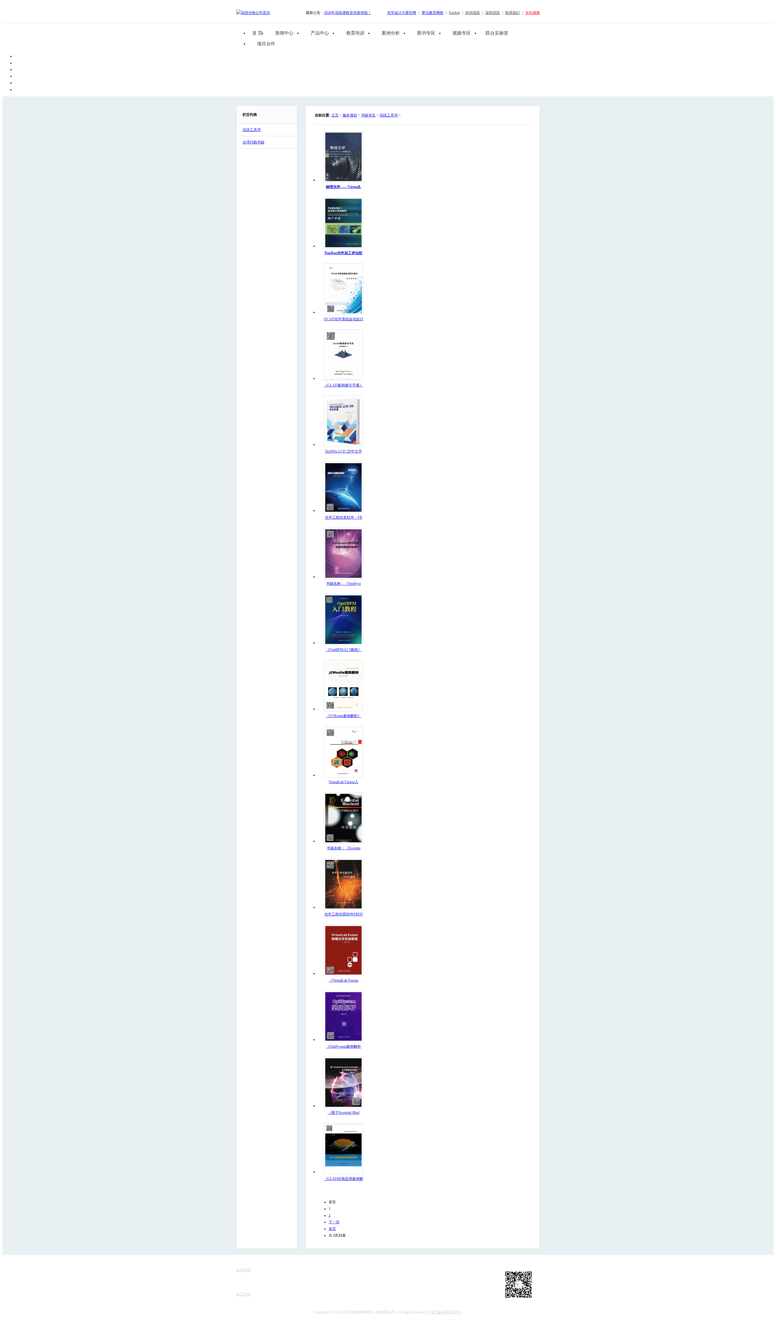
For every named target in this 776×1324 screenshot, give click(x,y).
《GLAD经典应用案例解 (343, 1179)
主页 (335, 115)
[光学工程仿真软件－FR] (343, 510)
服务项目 (350, 115)
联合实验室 (497, 33)
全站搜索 (532, 13)
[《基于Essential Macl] (343, 1105)
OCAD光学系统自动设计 (343, 319)
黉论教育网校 (432, 13)
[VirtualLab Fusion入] (343, 775)
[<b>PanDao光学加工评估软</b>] (343, 246)
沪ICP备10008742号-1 (445, 1312)
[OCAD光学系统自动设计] (344, 312)
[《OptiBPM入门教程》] (343, 643)
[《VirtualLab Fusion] (343, 973)
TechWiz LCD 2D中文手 (343, 451)
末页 (332, 1229)
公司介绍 (243, 1270)
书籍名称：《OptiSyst (343, 583)
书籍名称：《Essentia (343, 848)
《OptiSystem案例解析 (343, 1046)
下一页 (334, 1222)
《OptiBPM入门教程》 (344, 650)
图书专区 (426, 33)
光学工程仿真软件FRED (343, 914)
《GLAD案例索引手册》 (343, 385)
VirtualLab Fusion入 (343, 782)
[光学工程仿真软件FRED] (343, 907)
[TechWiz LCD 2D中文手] (343, 444)
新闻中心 (284, 33)
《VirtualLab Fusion (343, 980)
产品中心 (320, 33)
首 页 (257, 33)
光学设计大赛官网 (401, 13)
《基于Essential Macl (344, 1112)
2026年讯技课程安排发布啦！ (347, 13)
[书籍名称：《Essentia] (343, 841)
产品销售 (304, 1270)
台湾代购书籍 (253, 142)
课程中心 (304, 1276)
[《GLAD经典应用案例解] (343, 1172)
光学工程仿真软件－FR (343, 517)
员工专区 (243, 1294)
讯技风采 (243, 1288)
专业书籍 (304, 1282)
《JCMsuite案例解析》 (343, 716)
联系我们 (512, 13)
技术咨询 (304, 1294)
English (454, 13)
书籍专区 (368, 115)
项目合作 (266, 43)
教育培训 (355, 33)
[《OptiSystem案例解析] (343, 1039)
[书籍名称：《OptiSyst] (343, 576)
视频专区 (462, 33)
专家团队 (243, 1276)
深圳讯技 (492, 13)
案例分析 (391, 33)
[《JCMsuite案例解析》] (343, 709)
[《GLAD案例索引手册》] (343, 378)
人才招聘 (243, 1282)
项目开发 (304, 1288)
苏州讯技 (472, 13)
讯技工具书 (251, 130)
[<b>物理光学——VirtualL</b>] (343, 180)
